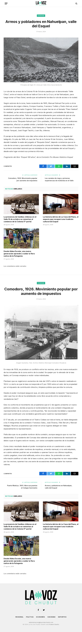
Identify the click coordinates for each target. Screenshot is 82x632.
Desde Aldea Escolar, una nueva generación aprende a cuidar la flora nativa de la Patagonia (19, 253)
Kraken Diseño (54, 624)
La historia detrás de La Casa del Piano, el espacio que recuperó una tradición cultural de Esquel (60, 219)
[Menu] (6, 3)
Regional (19, 617)
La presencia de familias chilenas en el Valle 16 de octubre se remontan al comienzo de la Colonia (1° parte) (20, 219)
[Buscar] (76, 3)
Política (30, 617)
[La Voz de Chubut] (41, 3)
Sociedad (41, 15)
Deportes (62, 617)
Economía (40, 617)
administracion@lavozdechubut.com (41, 622)
